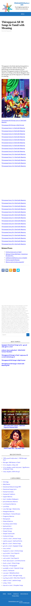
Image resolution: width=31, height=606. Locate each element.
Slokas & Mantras (8, 521)
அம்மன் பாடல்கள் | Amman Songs (12, 538)
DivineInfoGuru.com (21, 4)
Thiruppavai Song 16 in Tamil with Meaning (14, 203)
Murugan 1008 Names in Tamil (11, 462)
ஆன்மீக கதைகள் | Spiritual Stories (12, 541)
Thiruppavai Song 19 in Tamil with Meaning (14, 212)
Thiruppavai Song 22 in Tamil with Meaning (14, 221)
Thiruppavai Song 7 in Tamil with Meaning (13, 145)
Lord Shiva (6, 506)
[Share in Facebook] (3, 270)
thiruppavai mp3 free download (11, 318)
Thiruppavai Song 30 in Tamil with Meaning (14, 244)
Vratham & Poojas (8, 536)
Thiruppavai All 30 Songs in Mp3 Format (13, 125)
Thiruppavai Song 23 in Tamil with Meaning (14, 223)
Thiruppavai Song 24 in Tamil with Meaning (14, 226)
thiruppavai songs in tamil (23, 319)
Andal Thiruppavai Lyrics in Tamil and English (13, 305)
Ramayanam (6, 519)
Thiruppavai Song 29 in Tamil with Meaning (14, 241)
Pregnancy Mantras (8, 516)
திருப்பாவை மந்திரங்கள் (21, 332)
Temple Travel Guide (9, 533)
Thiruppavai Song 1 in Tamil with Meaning (13, 128)
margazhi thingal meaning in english (17, 309)
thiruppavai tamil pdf (14, 322)
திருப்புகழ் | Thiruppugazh (10, 565)
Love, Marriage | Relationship (11, 509)
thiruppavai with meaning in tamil (8, 324)
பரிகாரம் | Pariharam (8, 570)
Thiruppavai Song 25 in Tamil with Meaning (14, 229)
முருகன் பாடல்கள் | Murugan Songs (12, 575)
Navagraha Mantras (8, 511)
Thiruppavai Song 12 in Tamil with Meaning (14, 160)
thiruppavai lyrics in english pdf (20, 314)
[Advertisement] (15, 49)
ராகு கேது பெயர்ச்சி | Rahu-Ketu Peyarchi (14, 578)
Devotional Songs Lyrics (7, 31)
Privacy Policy (15, 595)
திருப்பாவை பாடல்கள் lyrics (19, 331)
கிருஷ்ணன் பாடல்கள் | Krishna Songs (13, 551)
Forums (9, 593)
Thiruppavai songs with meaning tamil (9, 321)
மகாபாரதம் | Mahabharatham (11, 573)
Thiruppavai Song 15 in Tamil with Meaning (14, 200)
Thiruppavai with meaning (22, 323)
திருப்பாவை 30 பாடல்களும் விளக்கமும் (21, 327)
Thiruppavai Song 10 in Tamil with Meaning (14, 154)
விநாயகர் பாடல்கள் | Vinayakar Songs (13, 585)
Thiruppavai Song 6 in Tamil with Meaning (13, 143)
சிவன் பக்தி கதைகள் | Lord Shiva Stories (14, 561)
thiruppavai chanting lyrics (7, 313)
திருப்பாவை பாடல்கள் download (8, 331)
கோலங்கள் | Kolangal (9, 556)
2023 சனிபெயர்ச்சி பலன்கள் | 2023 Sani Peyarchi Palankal (14, 426)
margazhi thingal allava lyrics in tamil (9, 308)
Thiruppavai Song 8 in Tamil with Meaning (13, 148)
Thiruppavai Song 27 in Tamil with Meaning (14, 235)
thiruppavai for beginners (18, 313)
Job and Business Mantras (10, 501)
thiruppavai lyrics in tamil (7, 315)
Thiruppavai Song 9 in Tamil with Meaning (13, 151)
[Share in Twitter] (18, 270)
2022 (16, 427)
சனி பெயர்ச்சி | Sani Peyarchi (11, 558)
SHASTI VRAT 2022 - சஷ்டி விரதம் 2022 (14, 448)
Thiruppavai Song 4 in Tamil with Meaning (13, 137)
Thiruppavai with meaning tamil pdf (13, 326)
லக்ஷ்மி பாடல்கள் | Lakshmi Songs (12, 580)
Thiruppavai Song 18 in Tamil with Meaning (14, 209)
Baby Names (6, 484)
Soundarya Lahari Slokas (10, 524)
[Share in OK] (10, 270)
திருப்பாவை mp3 (5, 328)
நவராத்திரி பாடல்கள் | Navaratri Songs (13, 568)
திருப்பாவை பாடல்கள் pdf (12, 332)
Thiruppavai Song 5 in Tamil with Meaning (13, 140)
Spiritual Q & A (7, 526)
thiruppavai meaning (15, 317)
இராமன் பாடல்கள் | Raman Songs (12, 543)
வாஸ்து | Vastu (7, 583)
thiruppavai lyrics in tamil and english (20, 315)
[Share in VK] (6, 270)
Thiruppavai (15, 312)
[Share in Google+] (14, 270)
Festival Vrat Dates (8, 492)
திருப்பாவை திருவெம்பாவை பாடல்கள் (15, 328)
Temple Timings (7, 531)
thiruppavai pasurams (6, 319)
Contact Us (16, 593)
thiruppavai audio (22, 312)
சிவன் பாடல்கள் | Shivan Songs (11, 563)
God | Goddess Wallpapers (11, 499)
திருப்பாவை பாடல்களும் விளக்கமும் (21, 330)
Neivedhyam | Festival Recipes (11, 514)
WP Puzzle (26, 602)
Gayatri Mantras (7, 496)
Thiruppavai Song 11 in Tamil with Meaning (14, 157)
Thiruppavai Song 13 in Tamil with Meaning (14, 163)
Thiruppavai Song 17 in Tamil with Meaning (14, 206)
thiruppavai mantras (6, 317)
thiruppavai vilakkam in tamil (11, 323)
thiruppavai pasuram (23, 318)
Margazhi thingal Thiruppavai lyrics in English (11, 310)
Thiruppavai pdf (14, 319)
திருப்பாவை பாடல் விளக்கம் (10, 330)
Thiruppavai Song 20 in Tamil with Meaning (14, 215)
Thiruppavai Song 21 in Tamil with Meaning (14, 218)
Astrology (6, 482)
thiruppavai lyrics (9, 314)
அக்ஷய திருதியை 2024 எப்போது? (11, 471)
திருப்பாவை (11, 327)
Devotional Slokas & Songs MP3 (12, 487)
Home (4, 593)
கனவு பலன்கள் (7, 548)
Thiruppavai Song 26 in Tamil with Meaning (14, 232)
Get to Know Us (24, 593)
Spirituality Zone (7, 528)
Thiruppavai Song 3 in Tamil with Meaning (13, 134)
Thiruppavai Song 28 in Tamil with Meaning (14, 238)
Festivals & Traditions (9, 494)
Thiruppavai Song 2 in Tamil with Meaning (13, 131)
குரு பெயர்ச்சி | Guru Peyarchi (11, 553)
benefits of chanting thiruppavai (18, 307)
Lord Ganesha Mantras (9, 504)
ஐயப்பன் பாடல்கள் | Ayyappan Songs (12, 546)
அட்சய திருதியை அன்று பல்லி (10, 465)
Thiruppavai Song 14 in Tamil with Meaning (14, 166)
